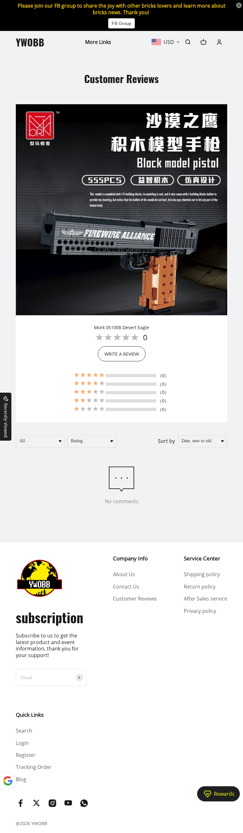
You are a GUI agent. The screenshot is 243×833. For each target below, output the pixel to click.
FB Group (121, 23)
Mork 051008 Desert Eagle (121, 327)
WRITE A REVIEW (121, 354)
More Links (98, 42)
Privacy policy (200, 610)
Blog (21, 779)
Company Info (130, 558)
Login (22, 742)
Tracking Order (34, 767)
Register (25, 755)
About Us (124, 574)
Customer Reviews (135, 598)
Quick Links (30, 714)
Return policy (199, 586)
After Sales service (205, 598)
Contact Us (126, 586)
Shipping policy (202, 574)
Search (24, 730)
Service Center (202, 558)
